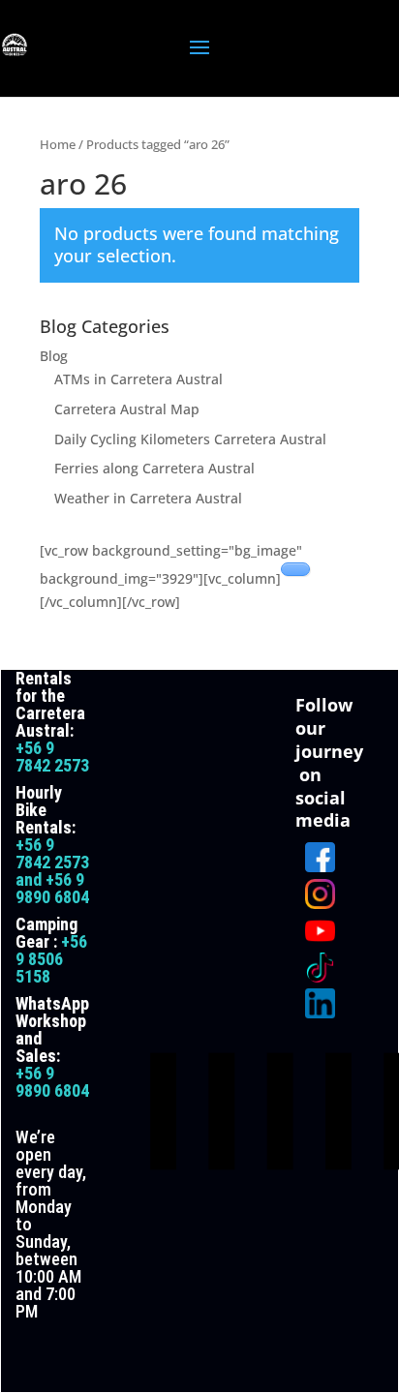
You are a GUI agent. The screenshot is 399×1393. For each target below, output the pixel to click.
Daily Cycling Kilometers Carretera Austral (190, 439)
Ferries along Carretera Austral (154, 468)
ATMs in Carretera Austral (138, 379)
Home (58, 144)
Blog (54, 356)
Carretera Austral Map (127, 409)
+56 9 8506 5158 (51, 958)
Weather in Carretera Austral (148, 498)
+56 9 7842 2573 (52, 756)
